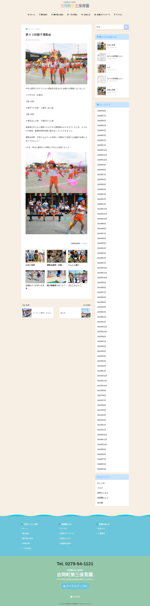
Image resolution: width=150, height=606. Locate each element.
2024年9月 (101, 224)
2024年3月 (101, 253)
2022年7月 (101, 341)
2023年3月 (101, 312)
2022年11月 (102, 327)
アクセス (118, 14)
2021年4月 (101, 415)
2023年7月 (101, 292)
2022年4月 (101, 356)
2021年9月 (101, 390)
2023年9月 (101, 283)
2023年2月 (101, 317)
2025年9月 (101, 165)
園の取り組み (58, 14)
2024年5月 (101, 243)
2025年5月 (101, 184)
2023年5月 (101, 302)
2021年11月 (102, 381)
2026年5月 (101, 125)
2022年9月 (101, 337)
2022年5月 (101, 351)
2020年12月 (102, 435)
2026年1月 (101, 145)
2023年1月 (101, 322)
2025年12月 (102, 150)
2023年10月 (102, 278)
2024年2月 (101, 258)
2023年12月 (102, 268)
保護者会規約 (65, 543)
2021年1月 (101, 430)
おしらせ (101, 483)
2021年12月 (102, 376)
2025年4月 (101, 189)
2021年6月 (101, 405)
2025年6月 (101, 179)
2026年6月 (101, 121)
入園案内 (101, 533)
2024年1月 (101, 263)
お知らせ (86, 14)
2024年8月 (101, 229)
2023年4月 (101, 307)
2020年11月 (102, 440)
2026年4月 (101, 130)
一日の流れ (73, 14)
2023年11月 (102, 273)
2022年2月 (101, 366)
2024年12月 (102, 209)
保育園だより (102, 498)
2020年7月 (101, 459)
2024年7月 (101, 233)
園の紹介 (43, 14)
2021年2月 (101, 425)
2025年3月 (101, 194)
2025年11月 (102, 155)
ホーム (32, 14)
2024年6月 (101, 238)
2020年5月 (101, 464)
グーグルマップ (75, 586)
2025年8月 (101, 170)
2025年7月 (101, 175)
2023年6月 (101, 297)
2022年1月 (101, 371)
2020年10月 (102, 444)
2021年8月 (101, 395)
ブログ (84, 243)
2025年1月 (101, 204)
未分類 (100, 503)
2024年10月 (102, 219)
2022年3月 (101, 361)
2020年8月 (101, 454)
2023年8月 (101, 287)
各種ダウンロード (103, 14)
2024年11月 (102, 214)
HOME (76, 596)
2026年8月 (101, 111)
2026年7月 (101, 116)
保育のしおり (102, 493)
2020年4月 (101, 469)
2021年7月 (101, 400)
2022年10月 (102, 332)
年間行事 (26, 543)
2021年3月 (101, 420)
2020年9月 (101, 449)
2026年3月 (101, 135)
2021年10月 (102, 386)
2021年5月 (101, 410)
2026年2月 (101, 140)
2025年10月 (102, 160)
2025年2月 (101, 199)
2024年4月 (101, 248)
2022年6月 (101, 346)
